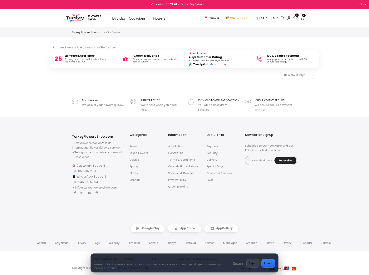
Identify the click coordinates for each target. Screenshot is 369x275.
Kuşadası (306, 243)
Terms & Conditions (181, 160)
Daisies (134, 160)
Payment (213, 146)
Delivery (212, 160)
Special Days (215, 166)
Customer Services (219, 173)
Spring (134, 166)
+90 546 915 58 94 (85, 182)
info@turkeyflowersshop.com (96, 187)
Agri (97, 243)
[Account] (289, 18)
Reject (253, 263)
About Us (174, 146)
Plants (134, 173)
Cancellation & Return (183, 166)
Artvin (270, 243)
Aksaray (114, 243)
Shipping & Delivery (181, 173)
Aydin (287, 243)
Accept (268, 263)
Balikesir (326, 243)
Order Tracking (178, 187)
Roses (133, 146)
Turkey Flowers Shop (85, 32)
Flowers (159, 17)
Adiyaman (62, 243)
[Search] (282, 18)
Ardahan (251, 243)
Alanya (171, 243)
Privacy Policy (177, 180)
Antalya (191, 243)
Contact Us (175, 153)
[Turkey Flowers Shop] (86, 18)
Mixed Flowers (139, 153)
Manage (238, 263)
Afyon (82, 243)
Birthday (119, 17)
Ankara (153, 243)
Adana (41, 243)
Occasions (137, 17)
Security (212, 153)
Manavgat (230, 243)
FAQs (210, 180)
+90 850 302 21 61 (84, 171)
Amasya (134, 243)
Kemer (209, 243)
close (363, 4)
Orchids (135, 180)
